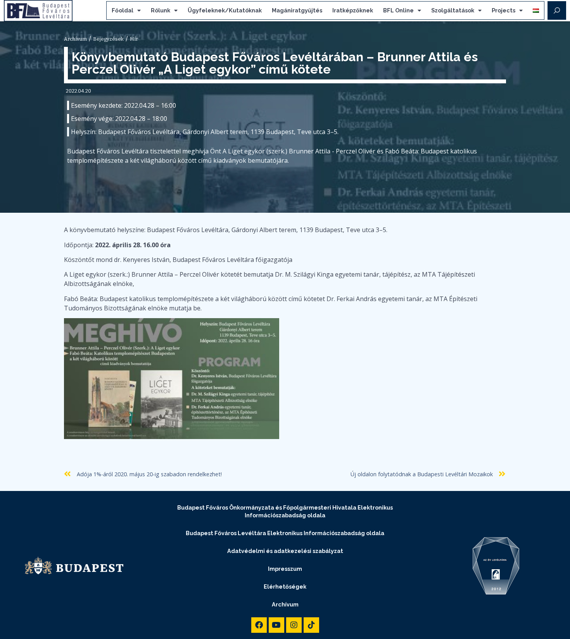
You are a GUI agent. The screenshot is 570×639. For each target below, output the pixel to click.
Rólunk (160, 10)
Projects (503, 10)
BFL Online (398, 10)
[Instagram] (294, 625)
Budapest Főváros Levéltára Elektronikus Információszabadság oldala (285, 533)
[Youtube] (276, 625)
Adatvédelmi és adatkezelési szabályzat (285, 551)
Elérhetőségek (285, 586)
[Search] (557, 10)
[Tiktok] (311, 625)
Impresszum (285, 568)
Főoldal (122, 10)
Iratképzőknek (352, 10)
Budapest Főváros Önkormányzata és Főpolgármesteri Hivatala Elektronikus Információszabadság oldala (285, 511)
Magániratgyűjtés (297, 10)
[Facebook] (259, 625)
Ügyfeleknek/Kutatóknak (225, 10)
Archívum (285, 604)
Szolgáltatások (452, 10)
